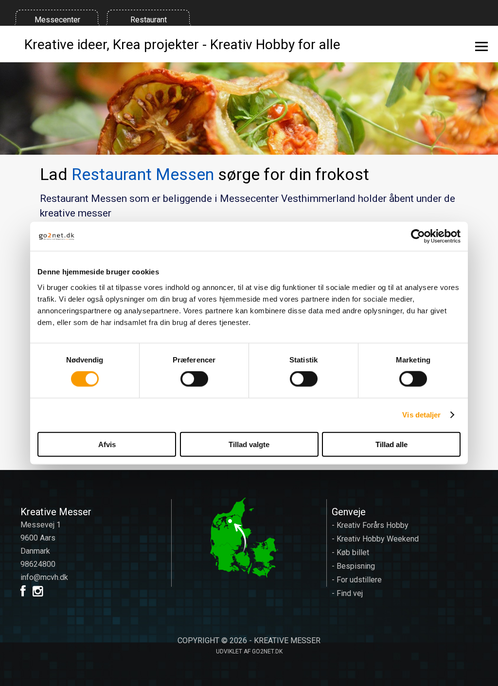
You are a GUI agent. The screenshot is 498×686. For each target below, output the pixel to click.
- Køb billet (350, 552)
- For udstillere (357, 579)
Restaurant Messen (142, 174)
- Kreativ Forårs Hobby (370, 525)
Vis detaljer (421, 415)
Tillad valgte (249, 444)
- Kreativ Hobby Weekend (375, 538)
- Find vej (347, 593)
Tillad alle (391, 444)
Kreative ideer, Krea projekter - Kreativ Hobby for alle (182, 44)
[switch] (194, 379)
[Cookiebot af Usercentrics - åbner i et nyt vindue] (418, 236)
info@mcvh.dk (44, 577)
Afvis (107, 444)
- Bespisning (353, 566)
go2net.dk (267, 651)
